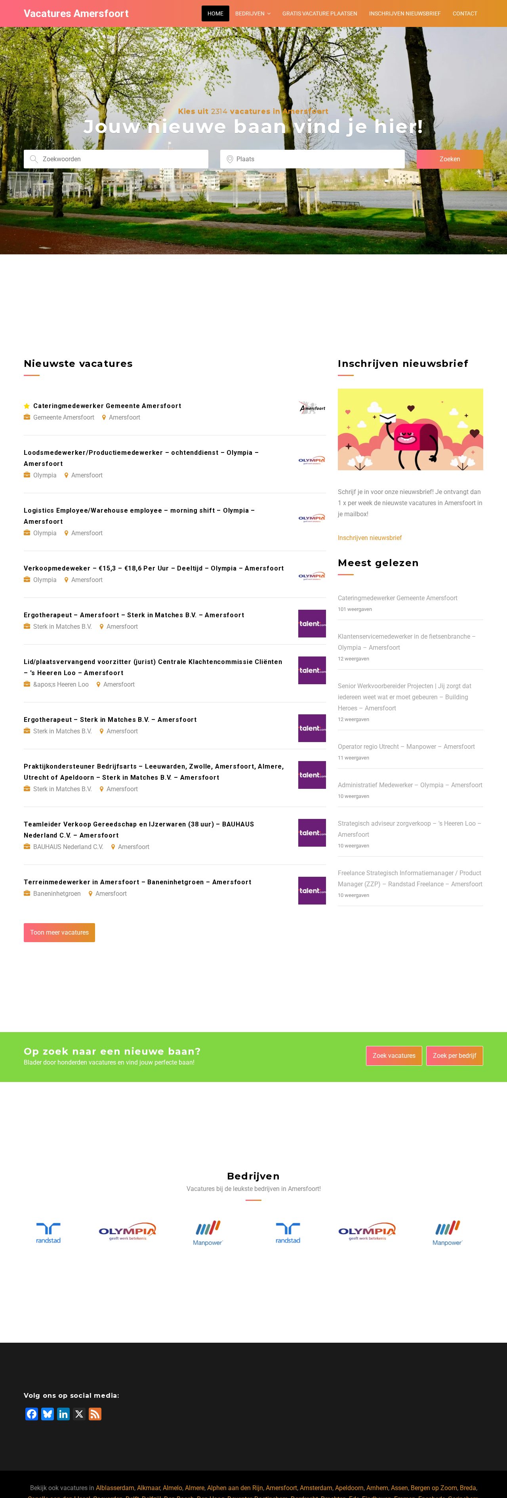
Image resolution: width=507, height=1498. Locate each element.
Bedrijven (250, 13)
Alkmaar (148, 1488)
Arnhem (377, 1488)
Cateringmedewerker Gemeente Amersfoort (397, 598)
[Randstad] (214, 1233)
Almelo (172, 1488)
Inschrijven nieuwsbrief (405, 13)
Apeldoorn (349, 1488)
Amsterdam (316, 1488)
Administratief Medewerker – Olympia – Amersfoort (410, 785)
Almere (194, 1488)
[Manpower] (134, 1233)
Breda (468, 1488)
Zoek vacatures (394, 1055)
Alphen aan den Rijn (235, 1488)
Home (215, 13)
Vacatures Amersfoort (76, 13)
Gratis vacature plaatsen (319, 13)
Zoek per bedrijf (455, 1055)
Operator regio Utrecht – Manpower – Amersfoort (406, 746)
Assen (399, 1488)
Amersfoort (281, 1488)
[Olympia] (54, 1233)
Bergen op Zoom (434, 1488)
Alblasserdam (115, 1488)
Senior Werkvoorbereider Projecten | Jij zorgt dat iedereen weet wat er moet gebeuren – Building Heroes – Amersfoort (404, 697)
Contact (465, 13)
